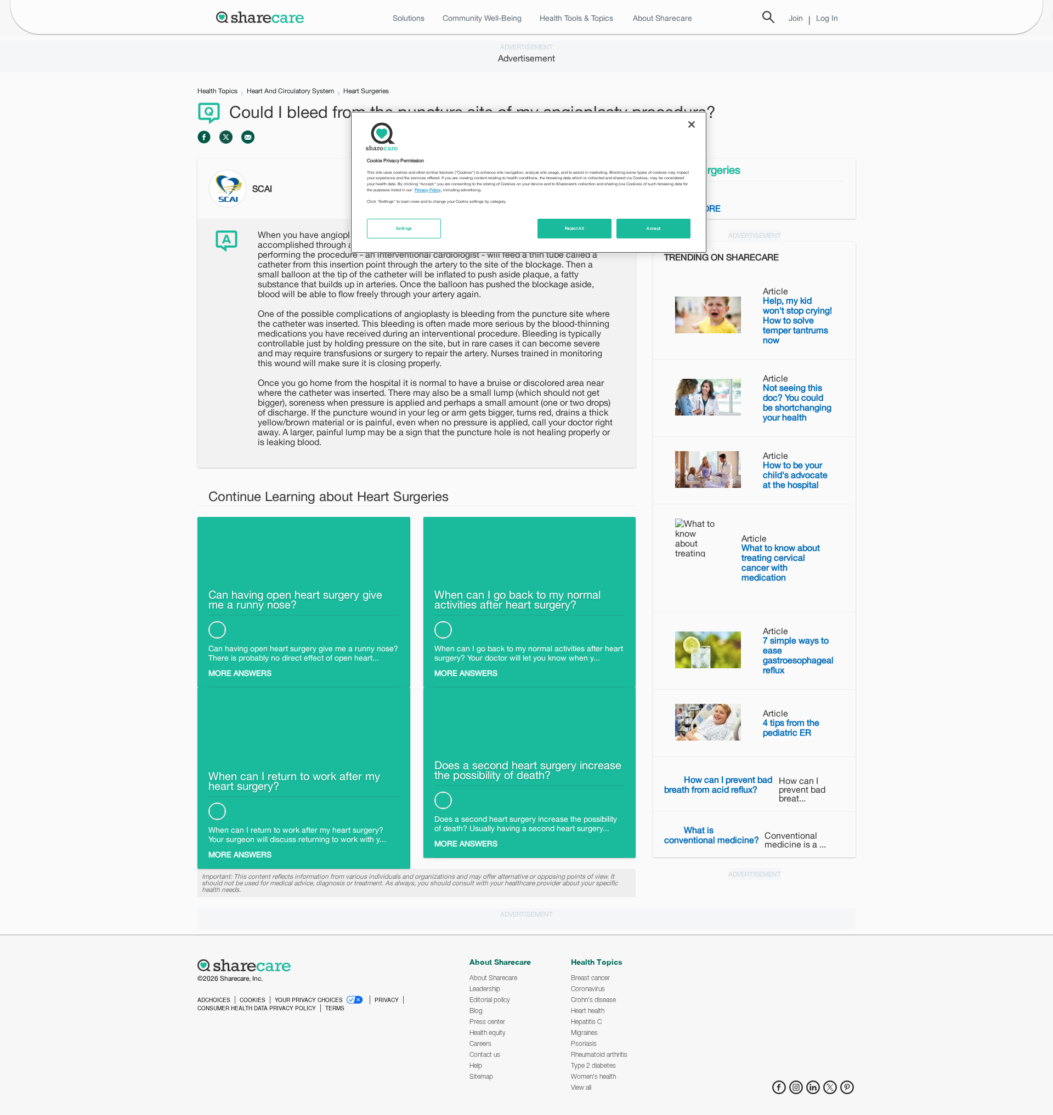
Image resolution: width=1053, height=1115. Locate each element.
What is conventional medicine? (711, 835)
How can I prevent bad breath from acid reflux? (718, 784)
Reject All (575, 228)
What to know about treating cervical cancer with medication (780, 562)
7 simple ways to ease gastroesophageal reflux (798, 655)
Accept (653, 228)
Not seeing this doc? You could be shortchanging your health (797, 402)
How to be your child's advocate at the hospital (795, 475)
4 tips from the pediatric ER (791, 727)
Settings (404, 228)
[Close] (692, 124)
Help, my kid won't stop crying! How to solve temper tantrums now (797, 320)
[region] (528, 182)
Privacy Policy (428, 189)
